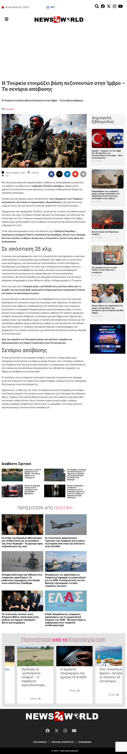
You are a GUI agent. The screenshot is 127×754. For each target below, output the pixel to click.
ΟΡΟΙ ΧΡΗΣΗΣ (40, 742)
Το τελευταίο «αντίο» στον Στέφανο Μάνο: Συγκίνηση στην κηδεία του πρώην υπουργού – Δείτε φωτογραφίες (20, 618)
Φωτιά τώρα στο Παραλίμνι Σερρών (105, 233)
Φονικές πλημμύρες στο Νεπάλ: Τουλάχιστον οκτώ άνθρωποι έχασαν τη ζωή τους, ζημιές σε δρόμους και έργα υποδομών (76, 491)
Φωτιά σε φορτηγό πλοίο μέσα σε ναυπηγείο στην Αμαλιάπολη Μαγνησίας (32, 489)
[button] (51, 174)
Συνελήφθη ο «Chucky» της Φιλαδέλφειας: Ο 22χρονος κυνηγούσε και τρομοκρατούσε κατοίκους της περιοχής (76, 474)
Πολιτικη (10, 109)
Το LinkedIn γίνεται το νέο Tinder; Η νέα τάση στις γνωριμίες (104, 270)
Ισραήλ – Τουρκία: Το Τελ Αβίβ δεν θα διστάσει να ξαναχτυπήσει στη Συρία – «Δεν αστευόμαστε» (107, 154)
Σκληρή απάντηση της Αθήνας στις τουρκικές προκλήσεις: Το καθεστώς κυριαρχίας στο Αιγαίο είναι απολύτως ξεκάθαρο (22, 578)
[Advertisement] (63, 52)
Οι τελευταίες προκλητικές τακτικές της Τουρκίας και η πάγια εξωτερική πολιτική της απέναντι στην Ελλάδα (65, 542)
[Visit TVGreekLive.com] (107, 339)
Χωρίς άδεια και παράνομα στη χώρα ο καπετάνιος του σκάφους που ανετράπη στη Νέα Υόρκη (108, 309)
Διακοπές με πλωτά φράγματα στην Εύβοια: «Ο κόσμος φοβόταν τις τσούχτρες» (32, 474)
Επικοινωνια (85, 742)
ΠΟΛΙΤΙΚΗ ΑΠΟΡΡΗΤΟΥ (62, 742)
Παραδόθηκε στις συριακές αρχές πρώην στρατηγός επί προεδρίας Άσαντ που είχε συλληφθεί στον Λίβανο (105, 195)
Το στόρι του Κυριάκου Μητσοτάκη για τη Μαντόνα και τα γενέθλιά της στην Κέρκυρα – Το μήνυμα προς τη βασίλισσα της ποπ (22, 542)
